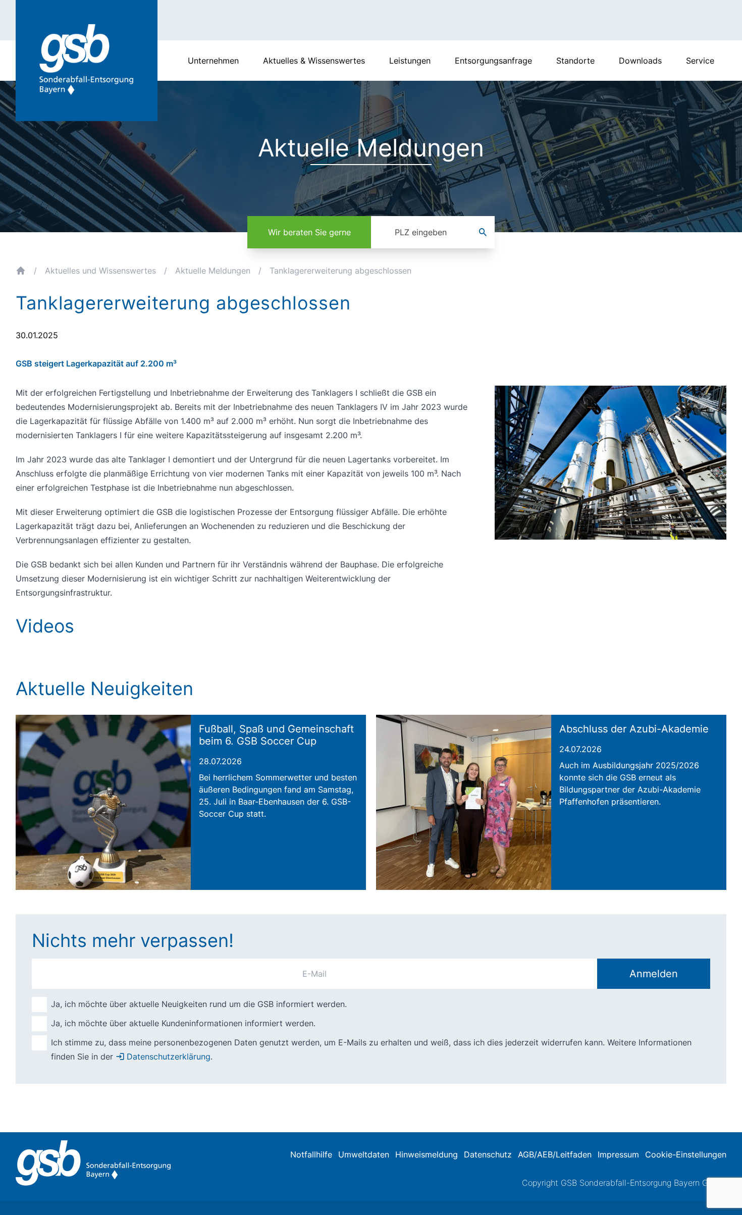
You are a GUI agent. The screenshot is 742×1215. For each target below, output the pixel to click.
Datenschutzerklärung (168, 1056)
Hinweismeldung (426, 1154)
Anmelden (653, 974)
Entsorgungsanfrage (493, 61)
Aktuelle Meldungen (212, 271)
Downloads (640, 61)
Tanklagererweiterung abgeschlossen (340, 271)
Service (700, 61)
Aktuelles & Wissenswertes (314, 61)
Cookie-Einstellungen (685, 1154)
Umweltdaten (363, 1154)
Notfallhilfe (311, 1154)
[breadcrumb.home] (21, 271)
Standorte (575, 61)
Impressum (618, 1154)
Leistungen (410, 61)
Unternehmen (213, 61)
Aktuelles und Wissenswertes (100, 271)
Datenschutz (488, 1154)
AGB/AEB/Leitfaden (555, 1154)
